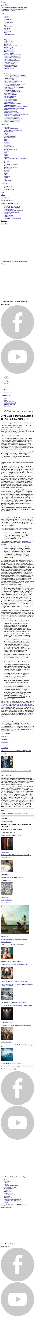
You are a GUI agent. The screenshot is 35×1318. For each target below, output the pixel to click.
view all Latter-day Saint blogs (8, 1069)
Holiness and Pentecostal (10, 149)
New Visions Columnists (10, 99)
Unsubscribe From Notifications (12, 1200)
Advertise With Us (8, 1188)
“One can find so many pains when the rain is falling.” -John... (17, 1005)
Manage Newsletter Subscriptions (12, 1199)
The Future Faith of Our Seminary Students (12, 877)
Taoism (6, 177)
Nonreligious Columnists (10, 100)
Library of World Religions (11, 128)
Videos (5, 134)
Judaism (6, 154)
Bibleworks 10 (15, 444)
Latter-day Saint (16, 9)
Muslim (22, 9)
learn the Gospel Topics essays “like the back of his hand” (18, 704)
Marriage (6, 381)
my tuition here (21, 721)
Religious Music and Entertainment (13, 45)
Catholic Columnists (9, 78)
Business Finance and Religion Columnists (15, 75)
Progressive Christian (9, 10)
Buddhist (3, 7)
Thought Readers (5, 197)
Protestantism (7, 165)
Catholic (7, 7)
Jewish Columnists (9, 93)
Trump (5, 386)
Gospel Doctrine (5, 736)
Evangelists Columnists (10, 82)
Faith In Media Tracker (6, 200)
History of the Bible (9, 209)
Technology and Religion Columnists (13, 118)
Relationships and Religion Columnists (14, 108)
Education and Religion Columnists (13, 81)
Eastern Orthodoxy (9, 146)
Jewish (10, 9)
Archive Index (7, 406)
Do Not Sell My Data (9, 1194)
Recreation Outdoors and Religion (12, 54)
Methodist (6, 157)
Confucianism (7, 145)
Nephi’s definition (9, 529)
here (13, 698)
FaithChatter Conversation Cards (12, 218)
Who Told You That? (6, 1042)
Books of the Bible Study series (12, 207)
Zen (5, 179)
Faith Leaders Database (10, 136)
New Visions (7, 31)
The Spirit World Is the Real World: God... (11, 1063)
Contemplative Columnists (11, 79)
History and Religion (9, 48)
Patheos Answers (8, 131)
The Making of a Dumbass (7, 1022)
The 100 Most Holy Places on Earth (13, 130)
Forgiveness (7, 378)
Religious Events (8, 47)
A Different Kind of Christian (11, 212)
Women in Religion (9, 53)
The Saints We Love (9, 216)
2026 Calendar (7, 127)
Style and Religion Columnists (12, 117)
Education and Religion (10, 59)
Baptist (5, 140)
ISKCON (6, 151)
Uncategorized (4, 739)
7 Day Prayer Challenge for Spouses (13, 210)
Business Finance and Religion (12, 56)
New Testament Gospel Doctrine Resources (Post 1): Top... (16, 855)
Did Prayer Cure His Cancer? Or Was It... (11, 961)
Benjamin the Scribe (6, 857)
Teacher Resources (9, 189)
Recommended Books (9, 404)
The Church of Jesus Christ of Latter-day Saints (16, 158)
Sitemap (6, 1202)
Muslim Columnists (9, 97)
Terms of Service (8, 1193)
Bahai (5, 139)
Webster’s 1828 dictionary (23, 529)
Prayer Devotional (8, 215)
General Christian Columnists (11, 85)
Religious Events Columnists (11, 112)
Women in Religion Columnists (12, 121)
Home (5, 398)
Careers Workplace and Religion (12, 57)
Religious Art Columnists (10, 111)
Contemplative (13, 7)
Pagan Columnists (8, 102)
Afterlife (6, 384)
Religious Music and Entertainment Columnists (16, 114)
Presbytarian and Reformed (11, 164)
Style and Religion (8, 50)
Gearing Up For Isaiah (6, 900)
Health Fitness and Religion (11, 62)
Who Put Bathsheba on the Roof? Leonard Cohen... (14, 939)
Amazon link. (15, 724)
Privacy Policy (7, 1191)
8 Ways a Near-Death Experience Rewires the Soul (14, 981)
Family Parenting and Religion (12, 60)
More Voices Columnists (10, 94)
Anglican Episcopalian (10, 137)
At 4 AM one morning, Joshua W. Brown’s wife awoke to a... (16, 964)
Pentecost (6, 389)
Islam (5, 152)
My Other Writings (9, 401)
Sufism (5, 174)
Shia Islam (6, 171)
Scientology (7, 170)
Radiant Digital (8, 1197)
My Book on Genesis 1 (10, 403)
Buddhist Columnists (9, 73)
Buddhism (6, 142)
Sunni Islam (7, 176)
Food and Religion (9, 41)
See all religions (8, 180)
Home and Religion (9, 63)
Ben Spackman (29, 423)
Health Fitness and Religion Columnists (14, 87)
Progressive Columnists (10, 105)
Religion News (8, 40)
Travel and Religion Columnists (12, 120)
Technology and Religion (10, 66)
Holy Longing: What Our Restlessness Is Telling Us (14, 1002)
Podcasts (6, 133)
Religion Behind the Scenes (11, 167)
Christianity (7, 143)
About (5, 400)
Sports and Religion (9, 42)
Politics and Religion (9, 51)
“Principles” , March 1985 (16, 697)
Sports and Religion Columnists (12, 115)
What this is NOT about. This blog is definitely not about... (16, 1025)
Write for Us (7, 1190)
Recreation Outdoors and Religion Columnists (16, 106)
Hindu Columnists (8, 88)
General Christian (8, 22)
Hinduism (6, 148)
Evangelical (20, 7)
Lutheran (6, 155)
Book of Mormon (5, 733)
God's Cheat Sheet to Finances (12, 206)
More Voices (7, 28)
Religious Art (7, 44)
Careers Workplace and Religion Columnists (15, 76)
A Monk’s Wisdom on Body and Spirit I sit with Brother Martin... (17, 1066)
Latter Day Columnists (10, 96)
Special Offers (4, 5)
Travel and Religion (9, 68)
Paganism (6, 162)
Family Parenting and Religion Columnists (15, 84)
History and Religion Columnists (12, 90)
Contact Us (7, 1196)
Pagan (5, 32)
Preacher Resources (9, 187)
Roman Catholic (8, 168)
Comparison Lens (8, 186)
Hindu (7, 9)
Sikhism (6, 173)
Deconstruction (8, 392)
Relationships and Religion (11, 65)
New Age (6, 161)
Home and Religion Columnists (12, 91)
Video (2, 192)
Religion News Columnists (11, 109)
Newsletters (4, 221)
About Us (6, 1179)
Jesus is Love (7, 213)
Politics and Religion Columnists (12, 103)
